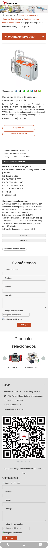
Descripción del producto (14, 162)
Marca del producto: (12, 153)
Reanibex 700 (31, 368)
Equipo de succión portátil (14, 249)
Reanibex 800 (13, 368)
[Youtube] (25, 461)
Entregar (24, 325)
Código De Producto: (12, 157)
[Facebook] (17, 461)
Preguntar (17, 128)
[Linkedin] (21, 461)
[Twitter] (29, 461)
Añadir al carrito (17, 134)
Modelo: (7, 150)
